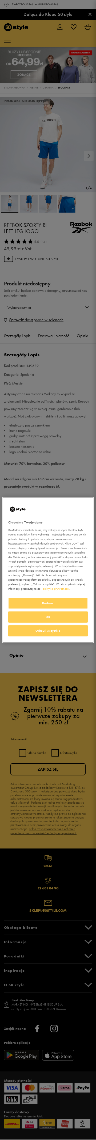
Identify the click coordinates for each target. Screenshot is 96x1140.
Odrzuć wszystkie (47, 630)
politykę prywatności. (56, 588)
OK (48, 617)
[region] (48, 570)
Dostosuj (48, 603)
